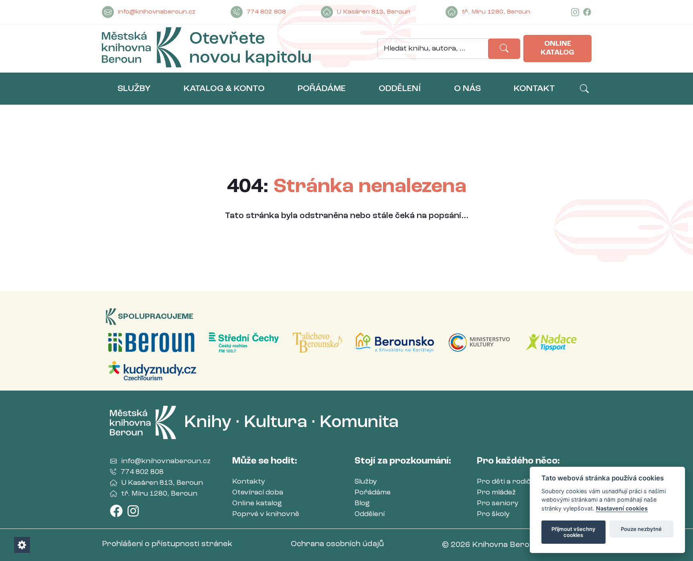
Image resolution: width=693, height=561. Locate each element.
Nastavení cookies (622, 508)
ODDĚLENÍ (400, 88)
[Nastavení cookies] (22, 545)
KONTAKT (534, 88)
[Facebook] (587, 12)
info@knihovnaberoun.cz (156, 12)
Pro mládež (496, 492)
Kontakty (248, 481)
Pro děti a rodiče (506, 481)
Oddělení (370, 514)
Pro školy (493, 514)
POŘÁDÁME (322, 88)
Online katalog (557, 48)
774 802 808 (266, 12)
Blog (362, 503)
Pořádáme (373, 492)
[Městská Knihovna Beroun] (141, 48)
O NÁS (467, 88)
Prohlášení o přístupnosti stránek (167, 544)
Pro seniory (498, 503)
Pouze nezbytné (641, 529)
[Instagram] (575, 12)
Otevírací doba (257, 492)
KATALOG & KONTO (224, 88)
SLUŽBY (134, 88)
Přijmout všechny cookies (573, 532)
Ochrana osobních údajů (337, 544)
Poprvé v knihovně (265, 514)
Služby (366, 481)
